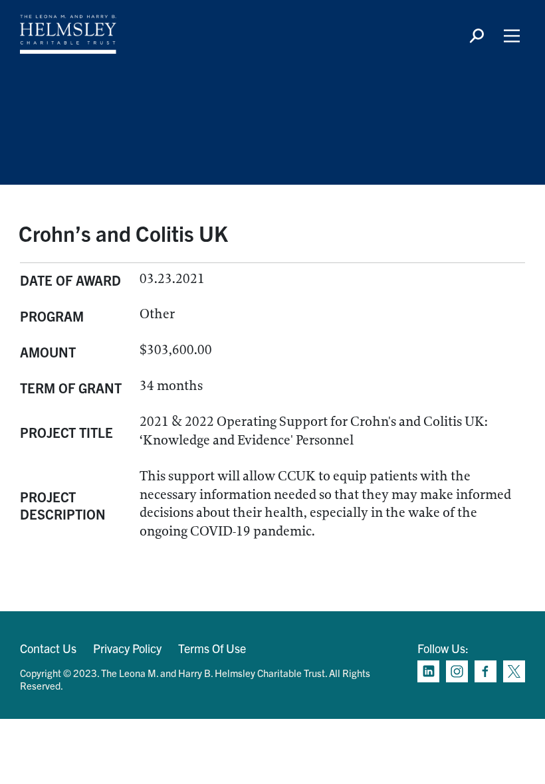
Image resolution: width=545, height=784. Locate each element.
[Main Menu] (511, 36)
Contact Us (48, 648)
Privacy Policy (127, 648)
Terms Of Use (212, 648)
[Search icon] (476, 36)
